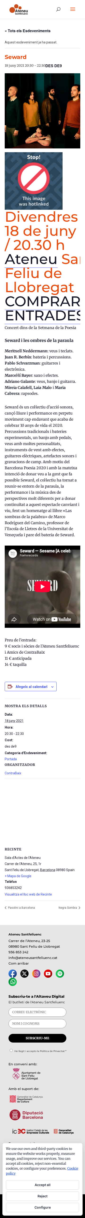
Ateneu (31, 259)
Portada (11, 759)
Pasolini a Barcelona (21, 907)
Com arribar (18, 963)
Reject (42, 1196)
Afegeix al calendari (31, 686)
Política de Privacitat (52, 1051)
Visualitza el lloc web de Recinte (28, 894)
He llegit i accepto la (40, 1051)
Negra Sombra (68, 907)
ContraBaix (13, 773)
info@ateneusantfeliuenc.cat (32, 958)
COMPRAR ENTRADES (45, 308)
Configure (42, 1207)
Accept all (43, 1185)
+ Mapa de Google (18, 876)
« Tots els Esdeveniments (28, 30)
